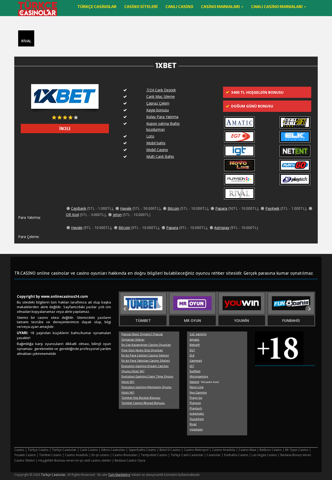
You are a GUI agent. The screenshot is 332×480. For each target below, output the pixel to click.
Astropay (221, 227)
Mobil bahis (155, 142)
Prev (125, 309)
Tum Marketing (119, 474)
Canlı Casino (179, 6)
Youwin (241, 320)
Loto (150, 136)
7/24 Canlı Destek (161, 89)
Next (309, 309)
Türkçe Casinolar (96, 6)
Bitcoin (173, 208)
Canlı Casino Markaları (277, 6)
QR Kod (72, 214)
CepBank (78, 208)
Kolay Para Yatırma (162, 116)
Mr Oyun (192, 320)
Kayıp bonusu (157, 109)
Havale (126, 208)
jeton (117, 214)
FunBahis (291, 320)
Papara (221, 208)
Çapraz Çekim (157, 103)
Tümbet (143, 320)
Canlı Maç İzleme (160, 96)
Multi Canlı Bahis (160, 156)
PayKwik (272, 208)
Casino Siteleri (141, 6)
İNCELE (65, 128)
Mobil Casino (157, 149)
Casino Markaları (221, 6)
